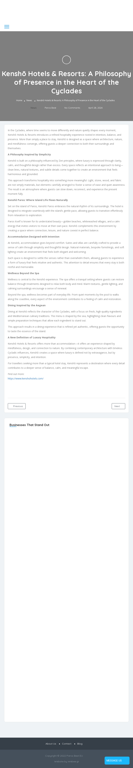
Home (19, 100)
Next (117, 406)
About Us (51, 743)
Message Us (114, 760)
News (29, 100)
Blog (79, 743)
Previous (17, 406)
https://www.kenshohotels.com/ (25, 378)
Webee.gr (73, 761)
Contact (66, 743)
